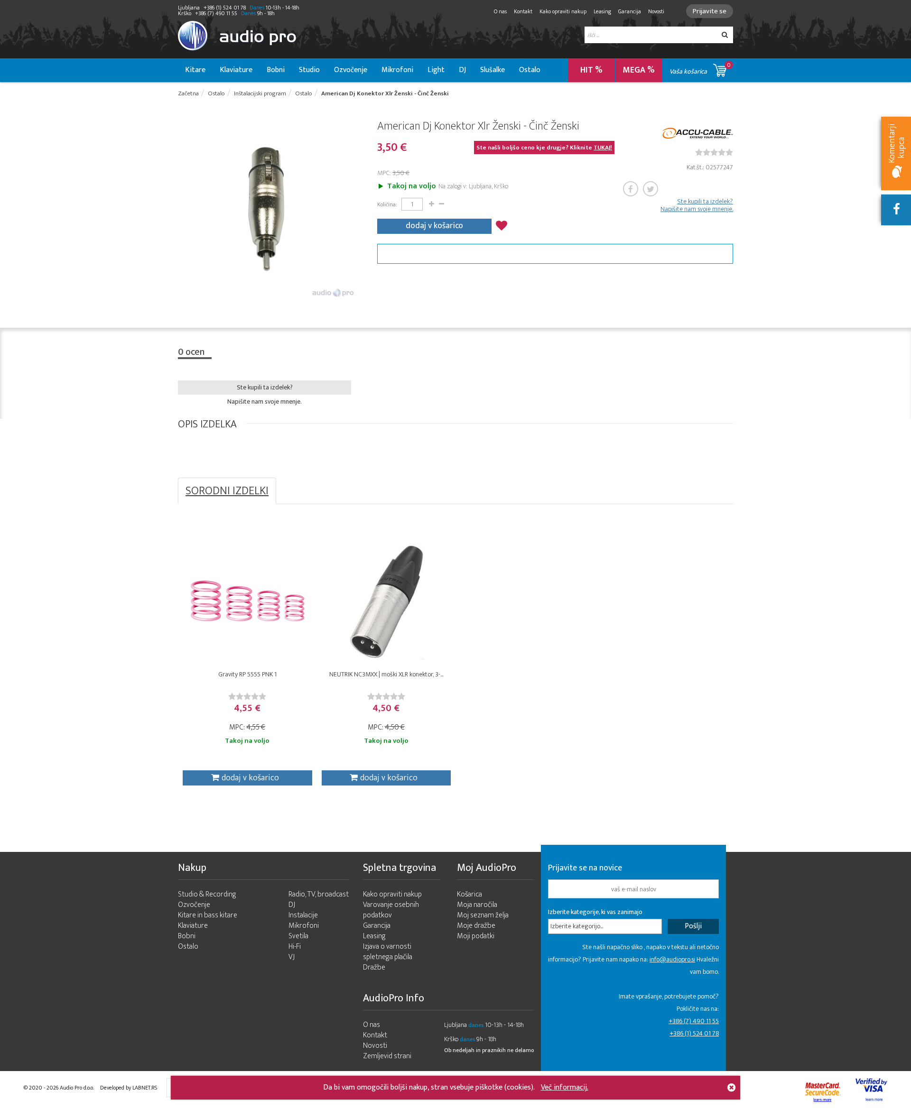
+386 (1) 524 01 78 (694, 1033)
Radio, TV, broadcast (318, 894)
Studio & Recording (207, 894)
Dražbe (374, 967)
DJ (462, 70)
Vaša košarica (700, 68)
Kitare (195, 70)
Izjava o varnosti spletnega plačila (387, 951)
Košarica (469, 894)
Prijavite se (709, 11)
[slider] (714, 152)
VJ (291, 957)
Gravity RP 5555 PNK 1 (247, 674)
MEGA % (639, 70)
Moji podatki (475, 936)
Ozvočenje (350, 70)
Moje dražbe (476, 925)
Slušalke (492, 70)
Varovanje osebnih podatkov (391, 910)
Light (436, 70)
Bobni (276, 70)
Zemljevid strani (387, 1056)
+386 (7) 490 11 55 (694, 1021)
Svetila (298, 936)
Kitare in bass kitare (207, 915)
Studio (309, 70)
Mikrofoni (397, 70)
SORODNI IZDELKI (227, 490)
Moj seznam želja (483, 915)
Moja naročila (477, 904)
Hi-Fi (294, 946)
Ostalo (529, 70)
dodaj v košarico (434, 226)
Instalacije (303, 915)
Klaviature (236, 70)
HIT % (591, 70)
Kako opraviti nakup (562, 11)
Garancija (629, 11)
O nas (500, 11)
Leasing (602, 11)
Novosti (656, 11)
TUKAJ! (603, 147)
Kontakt (523, 11)
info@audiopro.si (672, 959)
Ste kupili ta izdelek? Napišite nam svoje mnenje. (696, 205)
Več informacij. (564, 1087)
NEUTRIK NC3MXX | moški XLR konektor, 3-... (386, 674)
